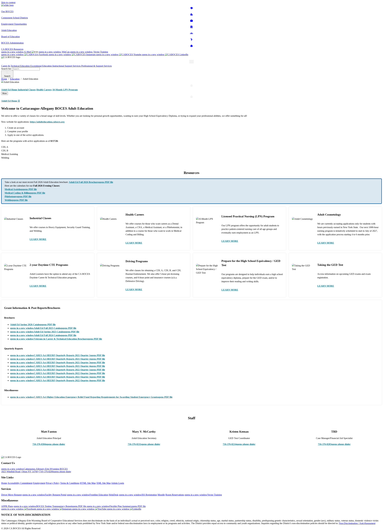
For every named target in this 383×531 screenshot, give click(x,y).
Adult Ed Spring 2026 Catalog (33, 324)
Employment (39, 483)
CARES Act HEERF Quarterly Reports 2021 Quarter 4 (57, 366)
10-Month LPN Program (65, 89)
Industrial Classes (27, 89)
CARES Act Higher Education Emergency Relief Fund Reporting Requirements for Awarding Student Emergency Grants (91, 397)
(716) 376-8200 (54, 471)
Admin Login (117, 483)
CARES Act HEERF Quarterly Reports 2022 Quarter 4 (57, 380)
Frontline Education (87, 494)
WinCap (54, 52)
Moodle (161, 494)
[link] (191, 93)
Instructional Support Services (66, 66)
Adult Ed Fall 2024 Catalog (43, 335)
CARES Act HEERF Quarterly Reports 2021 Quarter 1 (57, 355)
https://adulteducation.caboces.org (47, 122)
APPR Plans (7, 506)
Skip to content (8, 2)
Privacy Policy (53, 483)
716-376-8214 (239, 444)
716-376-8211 (144, 444)
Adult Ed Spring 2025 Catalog (44, 331)
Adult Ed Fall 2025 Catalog (43, 328)
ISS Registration (138, 494)
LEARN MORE (38, 239)
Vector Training (89, 52)
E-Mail (16, 52)
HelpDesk (113, 494)
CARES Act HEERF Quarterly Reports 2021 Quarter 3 (57, 362)
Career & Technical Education (15, 66)
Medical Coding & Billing (25, 193)
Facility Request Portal (44, 494)
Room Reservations (174, 494)
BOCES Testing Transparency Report (50, 506)
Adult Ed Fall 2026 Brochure (91, 182)
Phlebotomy (18, 196)
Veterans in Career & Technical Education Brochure (56, 339)
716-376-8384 (48, 444)
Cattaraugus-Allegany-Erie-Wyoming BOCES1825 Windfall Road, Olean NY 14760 (34, 470)
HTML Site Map (88, 483)
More (4, 93)
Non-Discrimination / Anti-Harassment (357, 523)
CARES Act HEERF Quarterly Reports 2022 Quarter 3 (57, 377)
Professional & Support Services (96, 66)
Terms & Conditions (69, 483)
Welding (16, 200)
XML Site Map (103, 483)
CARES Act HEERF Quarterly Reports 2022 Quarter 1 (57, 369)
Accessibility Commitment (19, 483)
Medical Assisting (21, 189)
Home (4, 483)
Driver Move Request (11, 494)
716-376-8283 (334, 444)
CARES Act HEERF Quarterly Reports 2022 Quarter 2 (57, 373)
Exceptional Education (41, 66)
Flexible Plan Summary (116, 506)
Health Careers (44, 89)
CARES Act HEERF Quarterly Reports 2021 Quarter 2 (57, 359)
